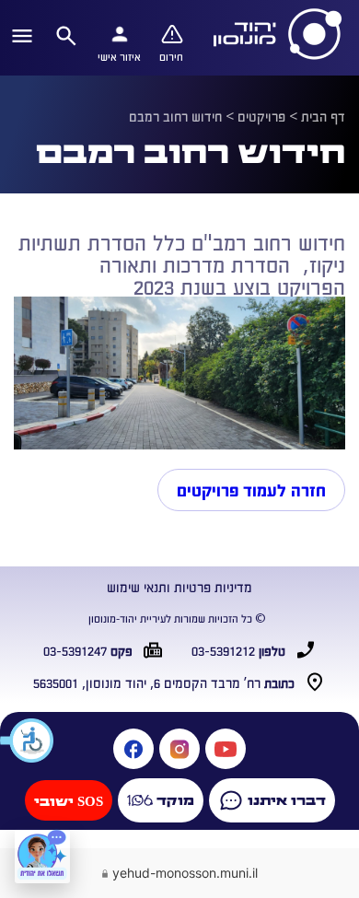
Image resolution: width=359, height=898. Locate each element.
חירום (171, 56)
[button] (27, 740)
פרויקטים (261, 116)
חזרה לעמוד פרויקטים (251, 490)
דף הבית (323, 116)
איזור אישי (119, 56)
